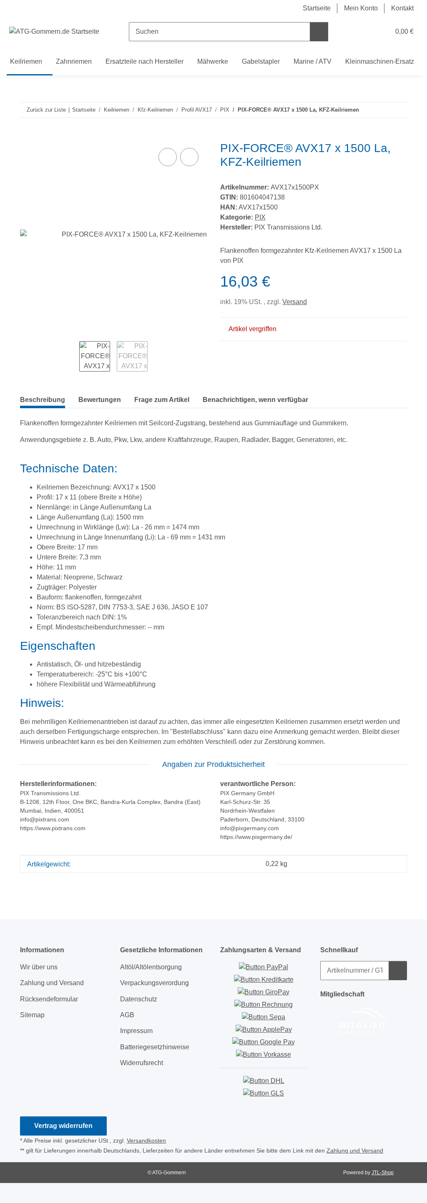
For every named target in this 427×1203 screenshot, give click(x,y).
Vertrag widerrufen (63, 1125)
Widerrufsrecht (141, 1062)
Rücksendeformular (49, 999)
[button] (351, 32)
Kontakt (402, 8)
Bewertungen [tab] (99, 399)
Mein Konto (361, 8)
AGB (127, 1014)
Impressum (136, 1030)
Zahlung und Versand (52, 982)
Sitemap (32, 1014)
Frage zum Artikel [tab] (161, 399)
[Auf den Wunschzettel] (189, 157)
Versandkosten (146, 1140)
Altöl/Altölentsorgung (151, 967)
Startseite (317, 8)
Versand (294, 301)
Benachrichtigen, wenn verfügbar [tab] (255, 399)
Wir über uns (39, 967)
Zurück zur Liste (46, 110)
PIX (260, 217)
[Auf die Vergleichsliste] (167, 157)
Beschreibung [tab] (42, 399)
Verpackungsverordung (154, 982)
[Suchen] (319, 31)
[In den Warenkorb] (26, 136)
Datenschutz (138, 999)
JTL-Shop (383, 1173)
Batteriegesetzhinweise (154, 1047)
